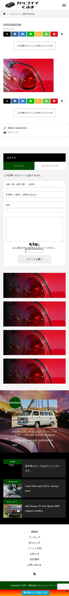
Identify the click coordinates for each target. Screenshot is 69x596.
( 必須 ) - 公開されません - (22, 195)
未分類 (12, 461)
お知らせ (34, 553)
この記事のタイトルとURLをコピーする (34, 46)
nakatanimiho (21, 128)
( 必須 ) (20, 184)
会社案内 (34, 559)
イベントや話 (34, 548)
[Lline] (30, 34)
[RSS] (34, 573)
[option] (34, 422)
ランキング (34, 537)
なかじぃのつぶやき (14, 502)
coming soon (13, 482)
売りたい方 (34, 542)
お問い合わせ (34, 564)
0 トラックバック (50, 166)
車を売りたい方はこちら (36, 592)
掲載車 (34, 531)
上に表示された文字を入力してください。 (34, 247)
